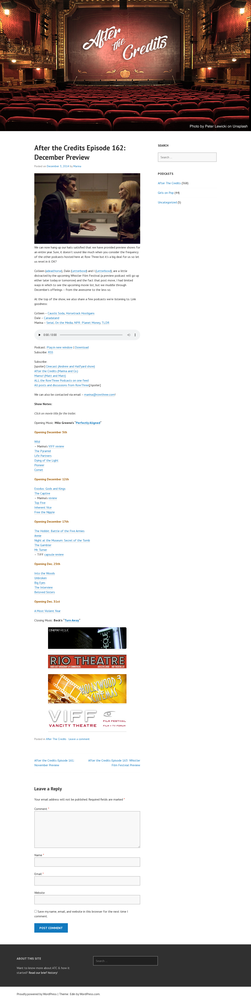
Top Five (39, 503)
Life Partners (43, 456)
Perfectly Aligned (88, 423)
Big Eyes (39, 583)
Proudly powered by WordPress (37, 994)
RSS (50, 352)
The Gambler (42, 545)
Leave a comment (79, 739)
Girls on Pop (166, 193)
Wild (37, 441)
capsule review (54, 554)
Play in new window (60, 347)
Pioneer (39, 465)
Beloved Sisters (44, 592)
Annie (37, 536)
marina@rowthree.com (99, 394)
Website (39, 893)
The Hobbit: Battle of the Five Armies (59, 531)
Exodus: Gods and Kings (49, 489)
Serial (50, 323)
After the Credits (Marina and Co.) (56, 371)
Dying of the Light (46, 460)
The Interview (43, 587)
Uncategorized (167, 202)
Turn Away (72, 620)
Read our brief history (43, 973)
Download (82, 347)
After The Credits (56, 739)
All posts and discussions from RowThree (61, 385)
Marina (77, 166)
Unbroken (40, 578)
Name (39, 855)
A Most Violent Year (47, 611)
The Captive (42, 493)
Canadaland (51, 318)
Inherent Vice (43, 507)
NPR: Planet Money (87, 323)
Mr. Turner (40, 550)
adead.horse (54, 271)
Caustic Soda (56, 313)
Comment (41, 809)
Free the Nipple (44, 512)
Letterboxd (79, 271)
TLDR (105, 323)
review (52, 498)
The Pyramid (42, 451)
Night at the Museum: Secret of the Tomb (62, 540)
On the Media (64, 323)
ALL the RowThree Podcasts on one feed (61, 380)
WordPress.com (90, 994)
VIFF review (56, 446)
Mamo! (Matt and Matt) (50, 376)
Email (39, 874)
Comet (38, 470)
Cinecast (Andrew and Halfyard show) (70, 366)
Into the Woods (44, 573)
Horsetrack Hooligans (80, 313)
